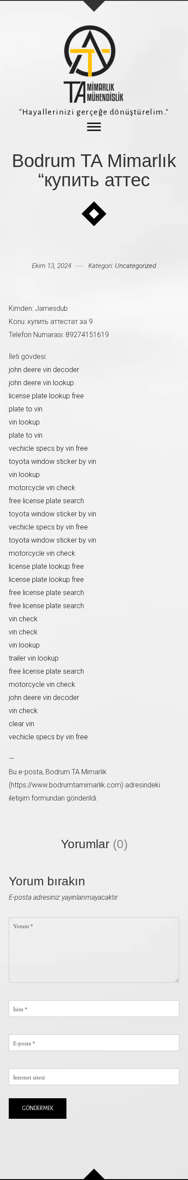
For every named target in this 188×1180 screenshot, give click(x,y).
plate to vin (25, 409)
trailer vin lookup (34, 658)
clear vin (21, 724)
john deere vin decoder (44, 369)
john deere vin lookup (41, 383)
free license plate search (46, 501)
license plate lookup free (46, 396)
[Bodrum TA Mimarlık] (94, 64)
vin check (23, 619)
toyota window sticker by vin (52, 461)
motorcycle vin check (42, 488)
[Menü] (94, 126)
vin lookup (24, 422)
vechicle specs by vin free (48, 448)
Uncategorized (135, 266)
